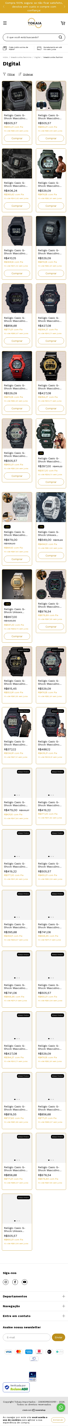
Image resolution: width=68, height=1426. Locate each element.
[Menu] (5, 23)
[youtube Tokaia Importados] (24, 1282)
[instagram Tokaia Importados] (5, 1282)
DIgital (37, 57)
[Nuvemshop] (34, 1410)
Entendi (58, 1420)
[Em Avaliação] (32, 1377)
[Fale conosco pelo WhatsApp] (61, 1407)
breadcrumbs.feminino (21, 57)
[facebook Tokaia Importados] (15, 1282)
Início (5, 57)
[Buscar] (60, 37)
